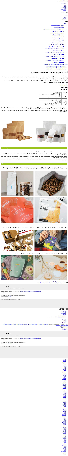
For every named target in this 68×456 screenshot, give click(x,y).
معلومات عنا (63, 7)
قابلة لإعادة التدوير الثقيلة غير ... (57, 54)
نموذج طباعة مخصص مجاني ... (58, 62)
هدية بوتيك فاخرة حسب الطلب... (57, 42)
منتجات (64, 6)
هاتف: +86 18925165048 (64, 0)
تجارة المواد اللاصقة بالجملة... (58, 34)
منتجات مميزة (46, 324)
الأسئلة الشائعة (63, 9)
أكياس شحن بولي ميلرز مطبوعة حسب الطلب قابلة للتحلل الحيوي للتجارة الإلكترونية (51, 282)
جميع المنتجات (58, 325)
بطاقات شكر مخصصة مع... (58, 38)
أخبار (65, 8)
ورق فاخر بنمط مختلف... (59, 27)
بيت (65, 5)
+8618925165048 (65, 329)
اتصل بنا (64, 10)
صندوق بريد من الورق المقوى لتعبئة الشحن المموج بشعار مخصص (54, 281)
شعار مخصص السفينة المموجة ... (57, 58)
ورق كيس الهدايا (26, 324)
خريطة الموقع (41, 324)
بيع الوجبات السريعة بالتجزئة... (58, 31)
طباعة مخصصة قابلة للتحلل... (58, 50)
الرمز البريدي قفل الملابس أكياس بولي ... (55, 46)
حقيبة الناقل (63, 325)
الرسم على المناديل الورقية (33, 324)
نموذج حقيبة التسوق (20, 324)
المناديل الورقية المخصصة (12, 324)
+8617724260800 (65, 328)
